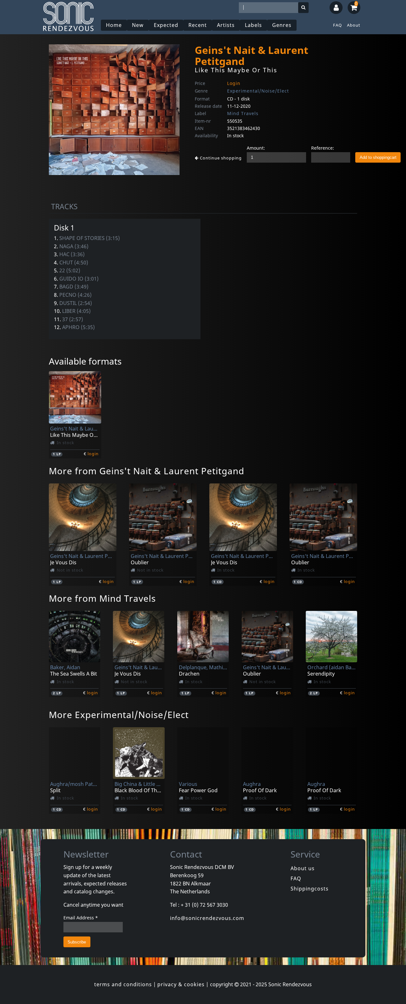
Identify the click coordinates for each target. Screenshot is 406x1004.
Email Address (80, 918)
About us (303, 868)
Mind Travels (243, 113)
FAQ (337, 25)
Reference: (322, 148)
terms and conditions (123, 984)
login (93, 454)
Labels (253, 25)
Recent (197, 25)
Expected (166, 25)
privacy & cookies (181, 984)
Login (233, 83)
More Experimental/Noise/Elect (119, 715)
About (353, 25)
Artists (226, 25)
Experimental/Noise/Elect (258, 91)
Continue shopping (220, 158)
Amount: (256, 148)
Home (114, 25)
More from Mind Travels (102, 598)
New (138, 25)
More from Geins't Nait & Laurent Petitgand (146, 471)
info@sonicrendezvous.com (207, 918)
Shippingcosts (310, 888)
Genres (281, 25)
